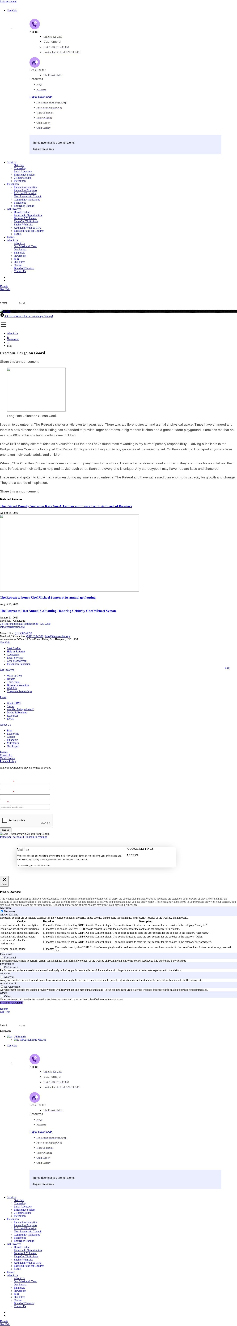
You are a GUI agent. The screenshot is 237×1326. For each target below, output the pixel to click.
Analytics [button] (5, 973)
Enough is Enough (24, 205)
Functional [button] (6, 954)
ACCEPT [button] (132, 855)
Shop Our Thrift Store (26, 221)
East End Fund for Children (29, 230)
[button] (118, 308)
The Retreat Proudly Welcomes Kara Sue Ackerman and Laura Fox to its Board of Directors (66, 506)
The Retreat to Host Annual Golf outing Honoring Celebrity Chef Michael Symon (58, 611)
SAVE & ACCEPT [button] (11, 1002)
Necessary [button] (5, 907)
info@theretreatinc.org (57, 636)
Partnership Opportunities (28, 215)
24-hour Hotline (22, 177)
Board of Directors (24, 268)
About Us (12, 240)
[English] (5, 311)
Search (3, 302)
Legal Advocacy (23, 171)
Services (11, 162)
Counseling (20, 168)
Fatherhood (20, 202)
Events (17, 233)
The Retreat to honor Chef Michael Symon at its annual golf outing (48, 597)
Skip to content (8, 1)
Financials (19, 252)
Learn (3, 697)
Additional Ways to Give (27, 227)
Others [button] (3, 992)
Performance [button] (7, 963)
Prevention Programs (25, 190)
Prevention (20, 180)
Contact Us (20, 271)
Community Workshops (27, 199)
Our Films (19, 261)
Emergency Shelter (24, 174)
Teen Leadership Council (27, 196)
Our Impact (20, 249)
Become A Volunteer (25, 218)
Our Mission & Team (25, 246)
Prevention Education (25, 187)
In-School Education (25, 193)
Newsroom (20, 255)
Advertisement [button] (8, 983)
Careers (18, 265)
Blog (16, 258)
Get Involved (14, 208)
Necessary (9, 911)
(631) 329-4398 (23, 633)
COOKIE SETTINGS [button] (140, 848)
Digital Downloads (40, 96)
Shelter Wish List (23, 224)
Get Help (12, 10)
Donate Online (22, 212)
